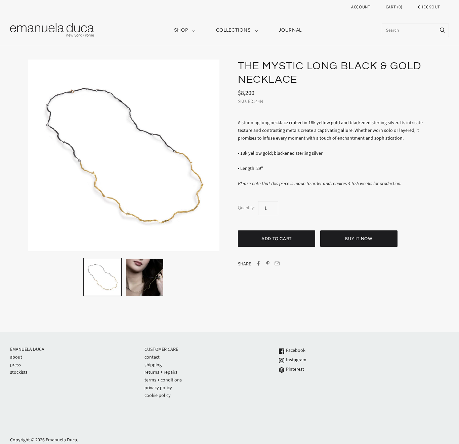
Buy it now (359, 238)
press (15, 365)
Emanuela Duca (61, 440)
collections (233, 30)
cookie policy (157, 395)
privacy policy (158, 387)
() (394, 7)
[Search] (442, 30)
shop (181, 30)
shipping (153, 365)
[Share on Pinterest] (267, 265)
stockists (19, 372)
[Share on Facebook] (258, 265)
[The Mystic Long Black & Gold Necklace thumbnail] (145, 277)
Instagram (295, 360)
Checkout (429, 7)
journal (290, 30)
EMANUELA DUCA (27, 349)
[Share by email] (277, 265)
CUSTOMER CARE (161, 349)
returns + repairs (160, 372)
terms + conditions (163, 380)
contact (152, 357)
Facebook (295, 350)
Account (361, 7)
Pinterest (294, 369)
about (16, 357)
